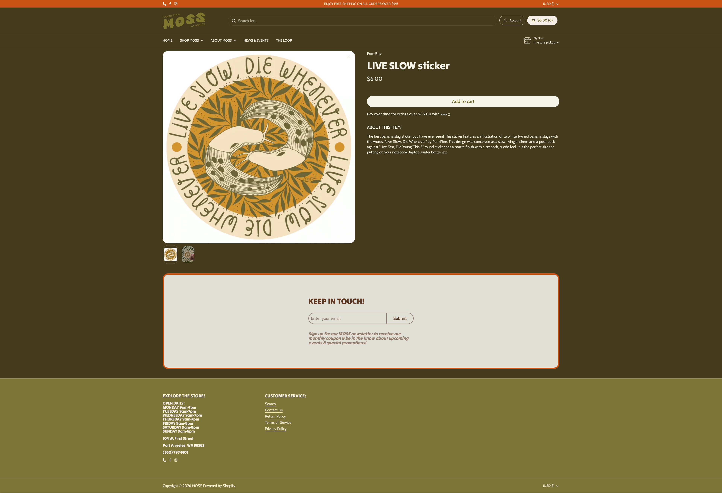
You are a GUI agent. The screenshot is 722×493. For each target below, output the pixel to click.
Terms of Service (278, 422)
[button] (542, 20)
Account (515, 20)
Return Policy (275, 416)
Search (270, 404)
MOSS (197, 485)
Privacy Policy (276, 428)
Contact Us (274, 410)
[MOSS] (184, 20)
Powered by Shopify (219, 485)
